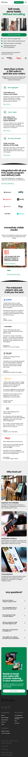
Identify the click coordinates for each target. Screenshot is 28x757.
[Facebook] (2, 707)
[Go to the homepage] (8, 700)
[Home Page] (4, 2)
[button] (25, 2)
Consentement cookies (7, 752)
